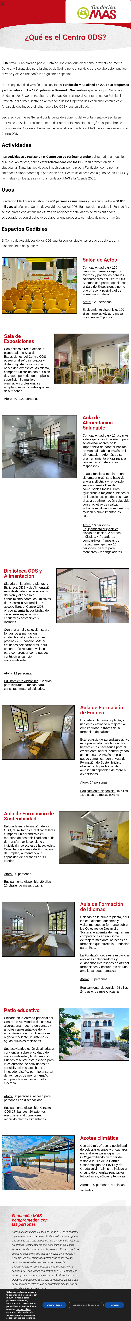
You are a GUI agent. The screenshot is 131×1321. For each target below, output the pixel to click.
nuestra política (23, 1309)
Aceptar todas (54, 1304)
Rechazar (114, 1304)
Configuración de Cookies (86, 1304)
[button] (2, 3)
